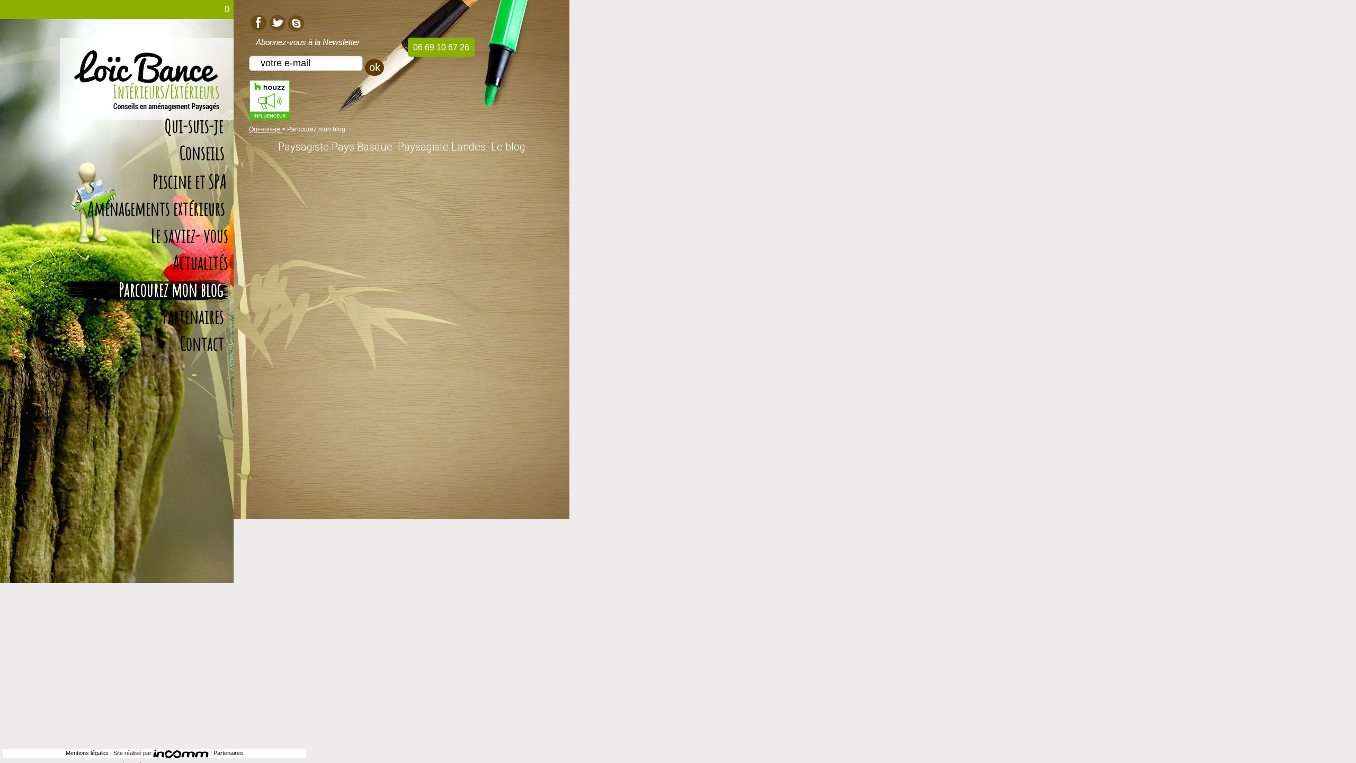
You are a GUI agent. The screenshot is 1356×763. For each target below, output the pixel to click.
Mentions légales (87, 753)
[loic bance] (146, 94)
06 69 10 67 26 (441, 47)
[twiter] (277, 22)
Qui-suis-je (265, 129)
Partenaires (228, 753)
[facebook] (256, 22)
